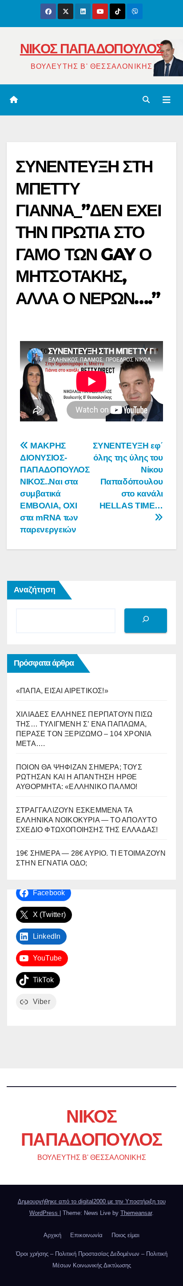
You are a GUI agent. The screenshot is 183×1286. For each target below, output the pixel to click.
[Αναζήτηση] (145, 620)
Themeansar (136, 1213)
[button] (146, 99)
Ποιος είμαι (125, 1235)
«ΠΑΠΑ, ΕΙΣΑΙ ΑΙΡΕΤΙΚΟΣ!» (62, 691)
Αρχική (52, 1235)
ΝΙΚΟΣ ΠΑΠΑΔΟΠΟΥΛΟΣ (91, 48)
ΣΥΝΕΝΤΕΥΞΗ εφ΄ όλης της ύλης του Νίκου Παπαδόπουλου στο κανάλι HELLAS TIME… (128, 475)
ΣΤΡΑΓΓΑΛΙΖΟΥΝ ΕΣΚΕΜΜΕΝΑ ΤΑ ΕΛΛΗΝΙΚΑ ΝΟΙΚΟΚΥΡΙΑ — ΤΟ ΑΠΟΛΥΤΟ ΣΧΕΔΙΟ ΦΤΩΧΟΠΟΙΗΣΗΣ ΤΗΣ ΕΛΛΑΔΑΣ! (87, 820)
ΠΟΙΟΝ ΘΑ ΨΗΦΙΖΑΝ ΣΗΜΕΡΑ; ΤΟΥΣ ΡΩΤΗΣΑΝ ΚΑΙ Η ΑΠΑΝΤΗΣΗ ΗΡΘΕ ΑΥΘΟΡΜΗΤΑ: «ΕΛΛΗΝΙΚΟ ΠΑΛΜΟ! (79, 776)
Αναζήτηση (35, 590)
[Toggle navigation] (166, 99)
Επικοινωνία (86, 1235)
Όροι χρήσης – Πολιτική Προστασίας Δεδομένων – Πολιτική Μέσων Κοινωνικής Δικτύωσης (91, 1259)
